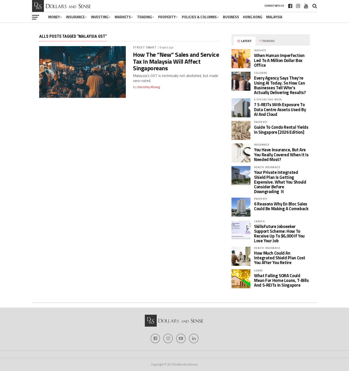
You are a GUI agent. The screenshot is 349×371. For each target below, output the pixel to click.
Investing (99, 17)
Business (231, 17)
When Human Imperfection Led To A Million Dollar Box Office (279, 60)
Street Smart (144, 47)
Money (54, 17)
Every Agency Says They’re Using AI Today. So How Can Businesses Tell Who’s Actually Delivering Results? (280, 85)
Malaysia (274, 17)
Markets (123, 17)
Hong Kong (252, 17)
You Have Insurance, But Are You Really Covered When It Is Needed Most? (281, 154)
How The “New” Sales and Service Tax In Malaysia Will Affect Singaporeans (176, 61)
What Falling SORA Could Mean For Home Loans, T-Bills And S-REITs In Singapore (281, 280)
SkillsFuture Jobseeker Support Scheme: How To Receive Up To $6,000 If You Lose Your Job (279, 233)
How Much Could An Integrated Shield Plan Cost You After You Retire (279, 258)
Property (167, 17)
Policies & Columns (199, 17)
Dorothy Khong (148, 87)
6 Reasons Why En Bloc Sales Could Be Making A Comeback (281, 206)
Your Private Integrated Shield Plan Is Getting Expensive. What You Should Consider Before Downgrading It (280, 182)
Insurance (75, 17)
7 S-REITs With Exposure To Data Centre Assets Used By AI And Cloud (280, 109)
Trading (144, 17)
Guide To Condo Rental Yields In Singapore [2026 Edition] (281, 129)
